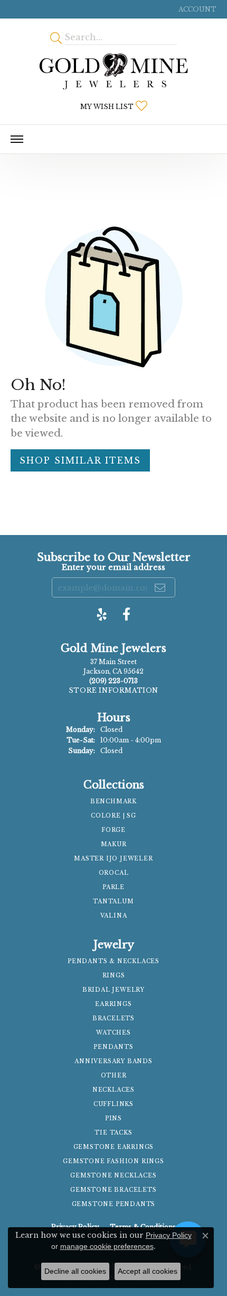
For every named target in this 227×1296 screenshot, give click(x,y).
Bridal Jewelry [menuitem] (113, 989)
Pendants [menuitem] (113, 1047)
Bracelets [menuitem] (113, 1018)
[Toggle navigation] (17, 139)
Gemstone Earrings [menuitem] (113, 1147)
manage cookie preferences (107, 1246)
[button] (196, 9)
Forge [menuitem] (113, 830)
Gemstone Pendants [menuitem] (114, 1204)
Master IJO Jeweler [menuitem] (113, 858)
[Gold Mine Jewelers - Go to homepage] (113, 71)
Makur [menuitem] (114, 844)
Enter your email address (113, 567)
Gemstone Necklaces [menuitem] (113, 1175)
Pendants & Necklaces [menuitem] (113, 961)
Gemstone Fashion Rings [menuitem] (113, 1161)
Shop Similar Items (80, 460)
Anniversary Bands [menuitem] (113, 1061)
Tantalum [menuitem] (113, 901)
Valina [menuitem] (113, 915)
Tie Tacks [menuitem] (113, 1132)
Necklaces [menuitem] (113, 1089)
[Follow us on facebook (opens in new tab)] (126, 614)
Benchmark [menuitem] (113, 801)
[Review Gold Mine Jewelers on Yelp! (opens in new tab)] (102, 614)
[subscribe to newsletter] (160, 587)
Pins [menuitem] (113, 1118)
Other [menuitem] (114, 1075)
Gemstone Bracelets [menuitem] (113, 1189)
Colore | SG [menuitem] (113, 815)
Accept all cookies (147, 1271)
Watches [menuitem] (113, 1032)
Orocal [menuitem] (114, 872)
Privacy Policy (169, 1235)
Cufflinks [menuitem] (113, 1104)
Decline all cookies (75, 1271)
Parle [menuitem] (113, 887)
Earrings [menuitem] (113, 1004)
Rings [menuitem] (113, 975)
